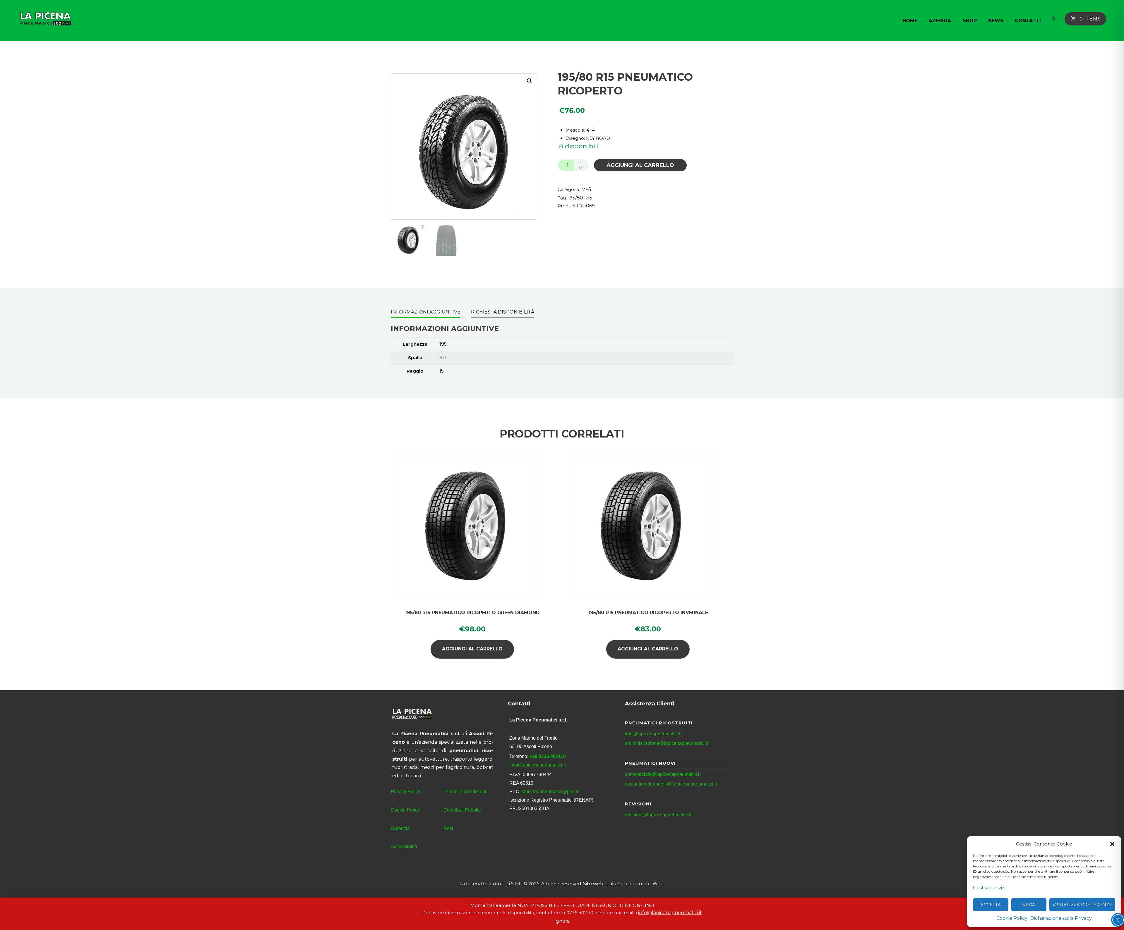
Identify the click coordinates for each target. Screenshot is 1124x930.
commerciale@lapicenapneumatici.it (662, 774)
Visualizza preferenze (1082, 904)
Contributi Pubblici (462, 809)
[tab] (425, 311)
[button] (1112, 844)
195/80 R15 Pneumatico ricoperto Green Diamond (472, 612)
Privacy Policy (405, 791)
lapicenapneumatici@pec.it (550, 791)
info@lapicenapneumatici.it (537, 764)
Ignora (562, 921)
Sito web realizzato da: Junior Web (623, 883)
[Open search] (1053, 18)
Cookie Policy (1011, 918)
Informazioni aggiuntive (425, 312)
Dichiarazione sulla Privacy (1061, 918)
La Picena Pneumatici (485, 883)
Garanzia (400, 828)
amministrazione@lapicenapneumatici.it (666, 743)
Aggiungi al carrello (640, 165)
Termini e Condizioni (464, 791)
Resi (448, 828)
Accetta (990, 904)
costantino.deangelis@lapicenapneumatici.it (671, 783)
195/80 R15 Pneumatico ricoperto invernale (648, 612)
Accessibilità (404, 846)
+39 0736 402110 (548, 756)
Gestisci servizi (989, 888)
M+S (586, 189)
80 (442, 357)
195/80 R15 (580, 198)
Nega (1028, 904)
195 (443, 344)
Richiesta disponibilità (502, 312)
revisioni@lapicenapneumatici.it (658, 814)
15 (441, 371)
